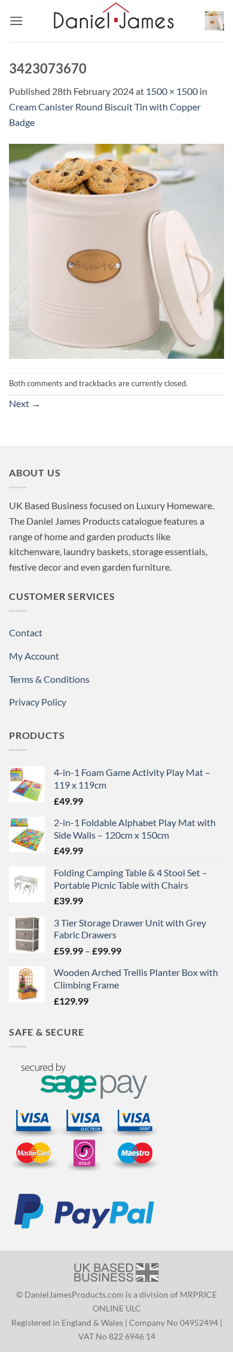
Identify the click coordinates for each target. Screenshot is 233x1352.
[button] (16, 20)
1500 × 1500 (172, 91)
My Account (34, 655)
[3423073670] (116, 249)
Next (25, 403)
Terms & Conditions (49, 679)
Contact (25, 632)
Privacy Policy (37, 701)
